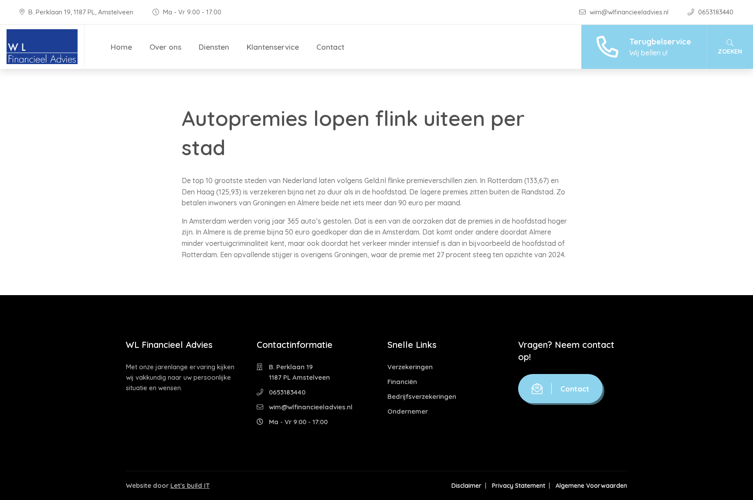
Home (121, 46)
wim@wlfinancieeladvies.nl (629, 12)
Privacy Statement (518, 486)
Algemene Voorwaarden (591, 486)
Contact (330, 46)
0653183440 (714, 12)
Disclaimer (466, 486)
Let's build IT (190, 485)
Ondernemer (407, 411)
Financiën (402, 382)
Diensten (214, 46)
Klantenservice (273, 46)
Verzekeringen (410, 367)
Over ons (165, 46)
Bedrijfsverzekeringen (421, 396)
